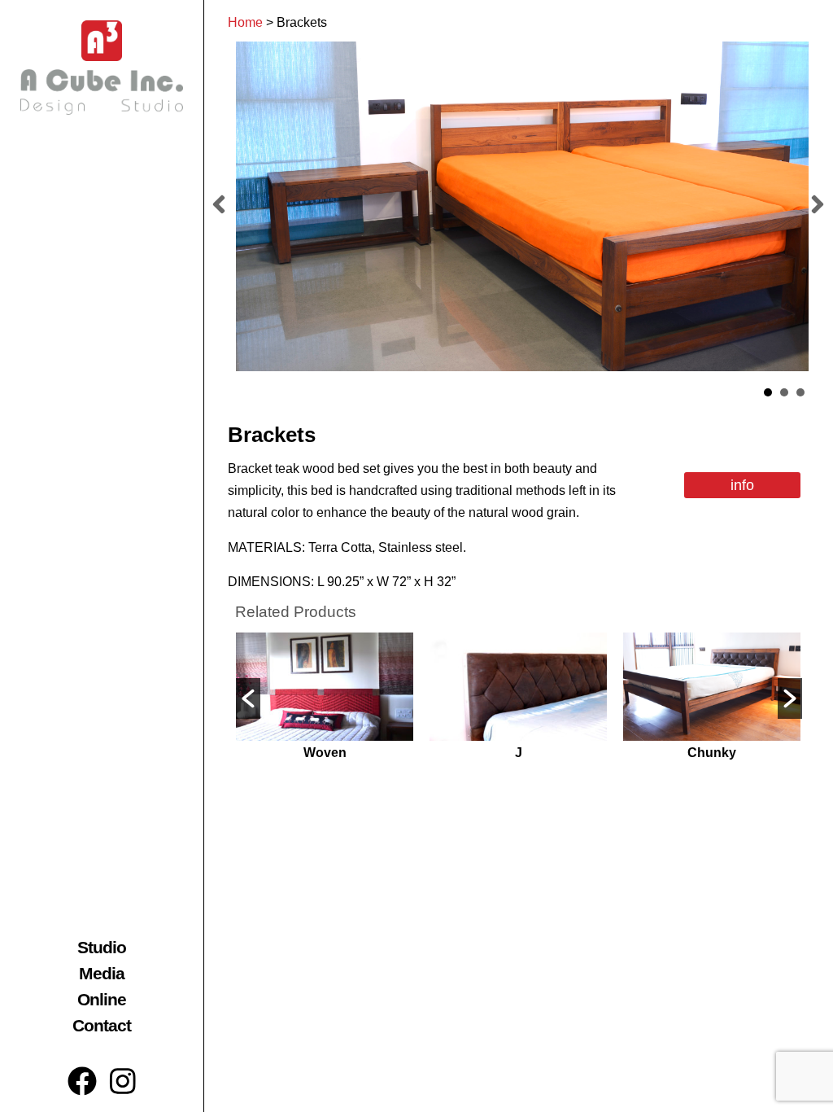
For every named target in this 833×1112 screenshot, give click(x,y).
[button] (248, 698)
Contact (101, 1025)
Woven (325, 753)
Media (101, 973)
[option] (324, 699)
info (742, 485)
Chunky (711, 753)
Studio (101, 947)
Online (101, 999)
